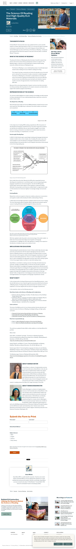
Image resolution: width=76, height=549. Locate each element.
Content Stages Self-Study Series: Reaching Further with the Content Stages (67, 502)
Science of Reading (21, 9)
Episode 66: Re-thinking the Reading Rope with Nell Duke (25, 314)
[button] (55, 3)
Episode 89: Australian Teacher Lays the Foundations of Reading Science (28, 316)
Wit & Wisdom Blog (23, 36)
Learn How (6, 514)
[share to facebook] (27, 30)
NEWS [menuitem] (34, 532)
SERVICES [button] (25, 3)
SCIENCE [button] (20, 3)
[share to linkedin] (34, 30)
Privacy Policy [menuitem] (15, 545)
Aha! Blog (16, 36)
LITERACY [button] (15, 3)
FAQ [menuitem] (23, 534)
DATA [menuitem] (34, 534)
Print (9, 30)
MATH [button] (11, 3)
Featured (13, 9)
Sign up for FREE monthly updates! (58, 71)
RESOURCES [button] (31, 3)
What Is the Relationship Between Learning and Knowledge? (29, 322)
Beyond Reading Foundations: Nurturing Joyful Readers (29, 321)
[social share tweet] (30, 30)
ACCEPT (58, 544)
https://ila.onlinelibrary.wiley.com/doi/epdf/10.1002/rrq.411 (23, 340)
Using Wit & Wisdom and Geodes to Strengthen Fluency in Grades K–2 (66, 507)
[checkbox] (29, 437)
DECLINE (68, 544)
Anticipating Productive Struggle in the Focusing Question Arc (66, 524)
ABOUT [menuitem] (23, 532)
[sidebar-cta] (58, 44)
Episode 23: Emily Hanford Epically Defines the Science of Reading (27, 313)
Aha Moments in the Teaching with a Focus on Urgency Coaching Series (67, 512)
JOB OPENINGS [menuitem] (14, 534)
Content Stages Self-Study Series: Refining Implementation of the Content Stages (67, 518)
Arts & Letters (31, 9)
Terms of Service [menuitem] (6, 545)
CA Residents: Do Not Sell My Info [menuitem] (27, 545)
